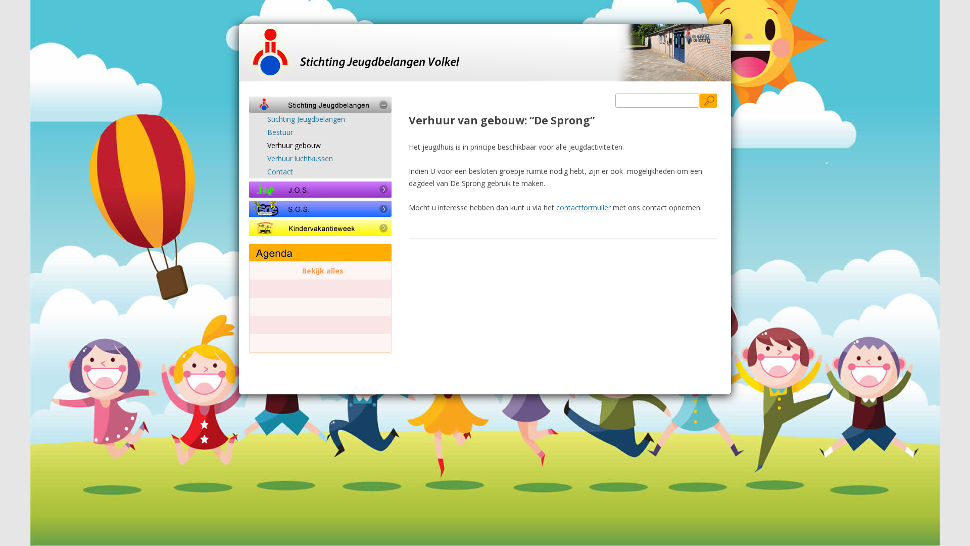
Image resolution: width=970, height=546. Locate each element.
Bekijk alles (323, 271)
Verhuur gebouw (294, 145)
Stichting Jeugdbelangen (306, 119)
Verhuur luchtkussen (300, 158)
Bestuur (280, 132)
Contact (280, 171)
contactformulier (583, 207)
